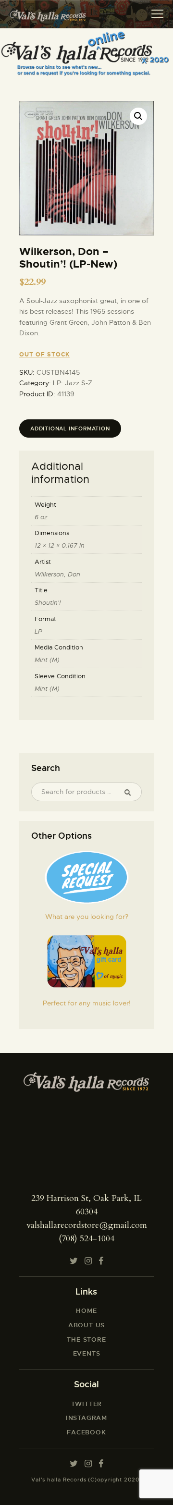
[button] (138, 116)
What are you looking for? (86, 916)
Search (131, 792)
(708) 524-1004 (86, 1239)
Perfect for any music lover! (87, 1003)
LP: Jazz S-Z (72, 383)
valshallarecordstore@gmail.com (86, 1225)
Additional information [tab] (70, 428)
